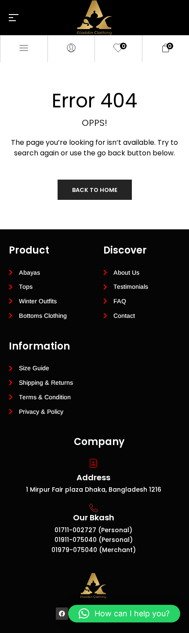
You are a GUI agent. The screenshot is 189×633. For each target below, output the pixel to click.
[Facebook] (62, 613)
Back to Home (94, 190)
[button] (124, 613)
